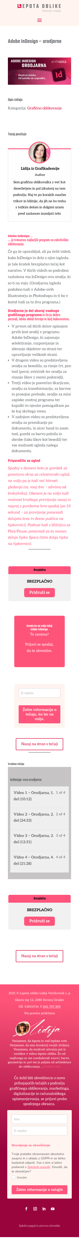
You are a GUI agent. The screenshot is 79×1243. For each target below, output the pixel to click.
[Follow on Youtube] (52, 1208)
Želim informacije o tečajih (39, 1190)
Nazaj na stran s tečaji (39, 744)
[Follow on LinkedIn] (43, 1208)
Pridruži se (39, 592)
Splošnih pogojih (38, 1167)
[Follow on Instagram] (35, 1208)
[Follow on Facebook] (26, 1208)
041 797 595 (52, 1007)
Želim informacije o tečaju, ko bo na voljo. (39, 714)
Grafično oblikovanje (44, 108)
